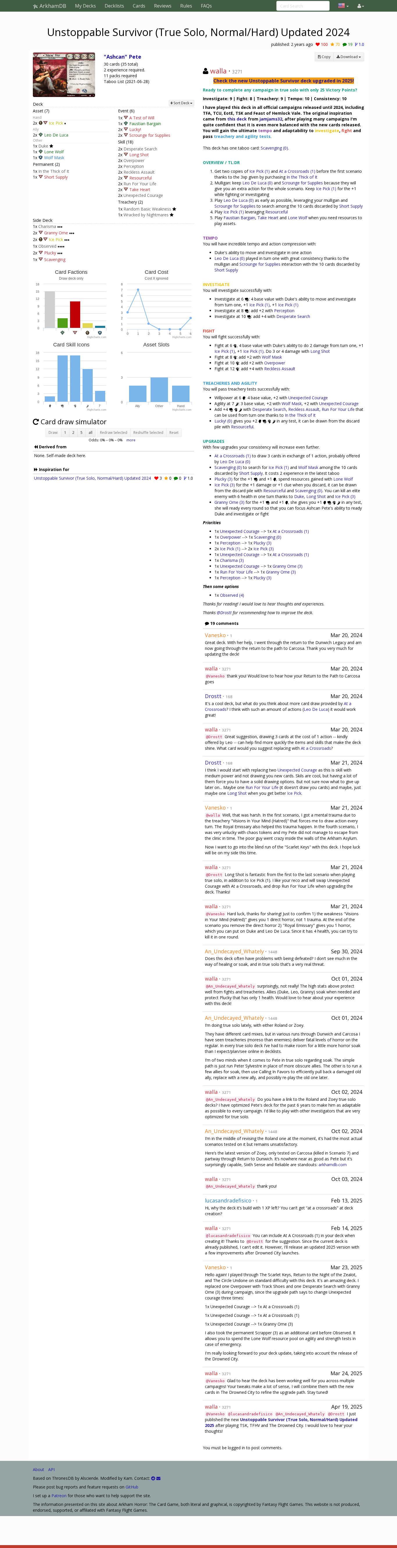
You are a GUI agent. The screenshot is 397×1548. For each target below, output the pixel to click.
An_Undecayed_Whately (234, 951)
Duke (43, 146)
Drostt (213, 696)
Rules (186, 6)
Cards (139, 6)
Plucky (50, 253)
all (90, 432)
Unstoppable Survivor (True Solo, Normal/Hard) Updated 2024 (92, 478)
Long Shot (139, 154)
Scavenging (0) (274, 148)
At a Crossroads (316, 748)
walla (218, 70)
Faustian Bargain (145, 123)
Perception (134, 166)
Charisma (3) (232, 560)
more (130, 440)
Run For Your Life (140, 183)
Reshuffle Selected (148, 432)
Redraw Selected (113, 432)
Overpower (134, 160)
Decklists (114, 6)
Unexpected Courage (143, 195)
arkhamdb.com (333, 1164)
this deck (237, 119)
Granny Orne (56, 233)
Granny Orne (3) (229, 502)
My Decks (85, 6)
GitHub (132, 1487)
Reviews (162, 6)
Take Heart (139, 189)
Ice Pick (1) (259, 171)
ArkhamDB (52, 5)
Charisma (47, 226)
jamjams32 (271, 119)
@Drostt (224, 612)
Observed (47, 246)
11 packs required (120, 75)
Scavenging (54, 259)
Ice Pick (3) (224, 485)
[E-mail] (158, 1478)
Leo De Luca (56, 135)
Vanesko (215, 635)
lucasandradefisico (228, 1200)
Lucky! (135, 129)
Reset (173, 432)
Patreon (59, 1495)
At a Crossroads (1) (297, 171)
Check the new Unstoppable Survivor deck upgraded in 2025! (283, 81)
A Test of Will (141, 118)
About (38, 1469)
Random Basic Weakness (147, 209)
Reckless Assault (139, 172)
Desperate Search (140, 149)
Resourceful (140, 178)
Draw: (53, 432)
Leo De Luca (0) (258, 183)
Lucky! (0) (223, 421)
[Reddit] (153, 1478)
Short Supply (56, 177)
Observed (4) (232, 595)
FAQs (206, 6)
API (51, 1469)
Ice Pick (56, 123)
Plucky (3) (224, 479)
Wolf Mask (54, 157)
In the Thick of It (53, 171)
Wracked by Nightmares (146, 214)
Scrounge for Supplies (149, 135)
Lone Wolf (54, 151)
